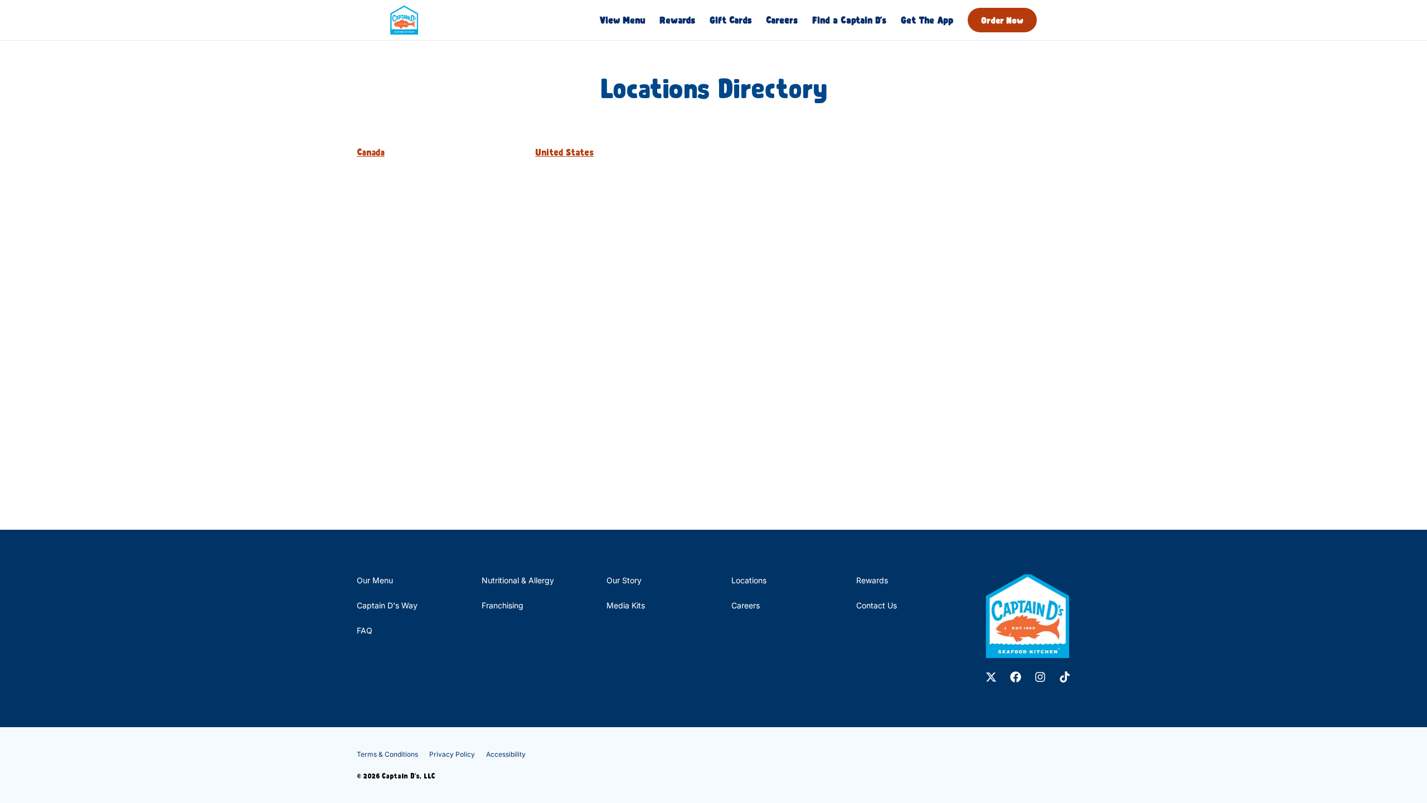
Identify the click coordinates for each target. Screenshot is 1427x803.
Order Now (1002, 20)
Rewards (677, 19)
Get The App (927, 19)
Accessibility (506, 754)
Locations (748, 580)
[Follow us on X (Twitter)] (991, 677)
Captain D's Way (387, 605)
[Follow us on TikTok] (1064, 677)
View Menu (622, 19)
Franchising (502, 605)
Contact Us (876, 605)
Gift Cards (730, 19)
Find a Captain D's (849, 19)
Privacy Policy (452, 754)
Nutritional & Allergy (518, 580)
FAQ (364, 630)
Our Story (624, 580)
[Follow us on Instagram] (1040, 677)
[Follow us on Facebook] (1015, 677)
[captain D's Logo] (1027, 616)
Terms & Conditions (387, 754)
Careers (782, 19)
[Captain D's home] (404, 20)
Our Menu (375, 580)
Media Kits (625, 605)
